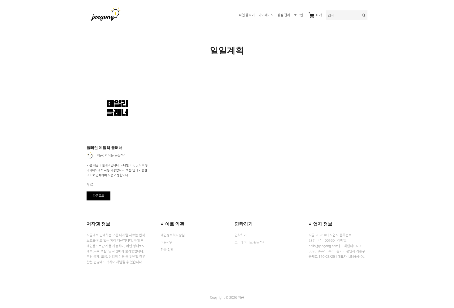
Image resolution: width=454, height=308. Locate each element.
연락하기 (241, 235)
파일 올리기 (247, 15)
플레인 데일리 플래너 (104, 147)
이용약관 (167, 242)
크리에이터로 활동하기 (250, 242)
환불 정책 (167, 250)
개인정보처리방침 (173, 235)
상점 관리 (283, 15)
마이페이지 (266, 15)
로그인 (298, 15)
